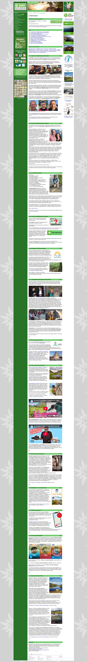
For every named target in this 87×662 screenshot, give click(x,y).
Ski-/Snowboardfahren (41, 51)
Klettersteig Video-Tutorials (34, 383)
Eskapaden (37, 567)
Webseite (33, 117)
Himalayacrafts (35, 358)
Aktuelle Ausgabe (68, 83)
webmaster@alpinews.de (37, 648)
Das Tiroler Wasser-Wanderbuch (43, 636)
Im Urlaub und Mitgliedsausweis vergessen (39, 34)
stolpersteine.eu (35, 208)
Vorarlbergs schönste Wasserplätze (42, 605)
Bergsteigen (51, 50)
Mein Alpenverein (32, 48)
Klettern (37, 50)
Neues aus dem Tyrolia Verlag (37, 43)
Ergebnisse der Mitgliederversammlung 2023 (40, 31)
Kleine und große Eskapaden (36, 42)
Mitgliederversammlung (45, 57)
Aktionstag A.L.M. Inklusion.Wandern (38, 35)
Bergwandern (46, 50)
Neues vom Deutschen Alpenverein (38, 38)
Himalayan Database (42, 298)
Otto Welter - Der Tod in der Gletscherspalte (68, 117)
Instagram (59, 49)
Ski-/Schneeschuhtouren (51, 51)
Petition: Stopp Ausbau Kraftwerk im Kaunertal (38, 367)
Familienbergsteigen (33, 51)
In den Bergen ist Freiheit (40, 482)
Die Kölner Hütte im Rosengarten (68, 101)
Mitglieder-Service (39, 48)
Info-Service (46, 48)
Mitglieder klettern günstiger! (20, 51)
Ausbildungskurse (42, 52)
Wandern (41, 50)
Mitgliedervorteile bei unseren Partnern (43, 341)
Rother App (32, 521)
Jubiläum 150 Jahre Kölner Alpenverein (68, 19)
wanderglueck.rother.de (33, 519)
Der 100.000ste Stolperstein (36, 33)
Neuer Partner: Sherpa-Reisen (37, 37)
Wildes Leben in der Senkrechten (37, 39)
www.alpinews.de (45, 649)
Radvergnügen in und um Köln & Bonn (38, 40)
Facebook (54, 49)
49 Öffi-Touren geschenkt (36, 41)
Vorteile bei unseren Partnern (42, 49)
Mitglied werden (53, 48)
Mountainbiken (57, 50)
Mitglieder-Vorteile (32, 49)
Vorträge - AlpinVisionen (33, 52)
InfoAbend (71, 64)
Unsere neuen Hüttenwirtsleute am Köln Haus (40, 32)
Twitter (50, 49)
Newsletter (42, 330)
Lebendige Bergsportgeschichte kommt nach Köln (41, 36)
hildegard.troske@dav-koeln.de (37, 270)
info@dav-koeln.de (45, 243)
